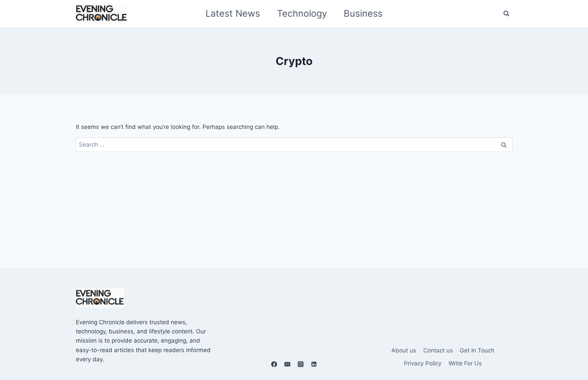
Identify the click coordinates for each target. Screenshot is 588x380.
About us (403, 350)
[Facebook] (274, 364)
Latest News (233, 13)
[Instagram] (301, 364)
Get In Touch (477, 350)
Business (363, 13)
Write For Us (465, 363)
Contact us (438, 350)
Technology (302, 13)
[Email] (287, 364)
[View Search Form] (506, 13)
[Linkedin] (314, 364)
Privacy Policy (422, 363)
